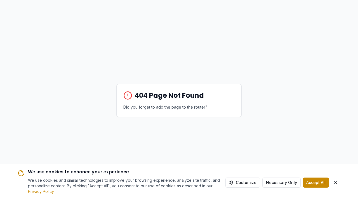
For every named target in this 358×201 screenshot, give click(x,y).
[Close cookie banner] (335, 183)
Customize (246, 182)
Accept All (316, 182)
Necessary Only (281, 182)
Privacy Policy (41, 191)
